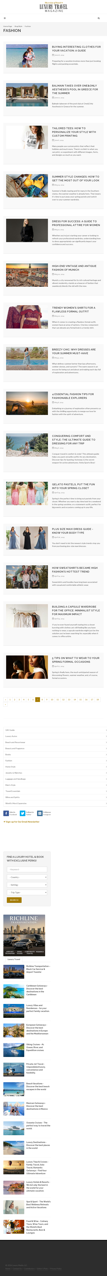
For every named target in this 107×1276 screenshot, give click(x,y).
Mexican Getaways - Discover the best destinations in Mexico (37, 1106)
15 (80, 699)
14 (75, 699)
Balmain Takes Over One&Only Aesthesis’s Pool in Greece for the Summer (75, 89)
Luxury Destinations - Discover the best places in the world (38, 1145)
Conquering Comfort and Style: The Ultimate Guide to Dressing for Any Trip (73, 439)
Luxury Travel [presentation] (14, 959)
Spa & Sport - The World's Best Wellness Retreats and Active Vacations (38, 1205)
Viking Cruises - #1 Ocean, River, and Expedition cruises (35, 1047)
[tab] (13, 959)
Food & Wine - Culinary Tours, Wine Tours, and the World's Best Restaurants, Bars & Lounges (37, 1227)
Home (7, 1269)
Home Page (7, 26)
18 (98, 699)
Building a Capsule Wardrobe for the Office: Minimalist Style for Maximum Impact (76, 610)
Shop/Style (18, 26)
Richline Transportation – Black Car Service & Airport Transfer (38, 969)
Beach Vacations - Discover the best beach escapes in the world (37, 1086)
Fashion (28, 26)
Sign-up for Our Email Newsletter (22, 822)
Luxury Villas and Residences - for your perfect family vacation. (37, 1008)
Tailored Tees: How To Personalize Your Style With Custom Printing (74, 132)
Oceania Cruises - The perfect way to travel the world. (38, 1126)
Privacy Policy (56, 1269)
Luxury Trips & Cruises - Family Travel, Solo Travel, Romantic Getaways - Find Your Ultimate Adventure (37, 1168)
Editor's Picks (42, 1269)
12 (63, 699)
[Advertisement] (77, 828)
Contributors (29, 1269)
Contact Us (17, 1269)
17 (92, 699)
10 (52, 699)
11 (58, 699)
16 (86, 699)
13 (69, 699)
